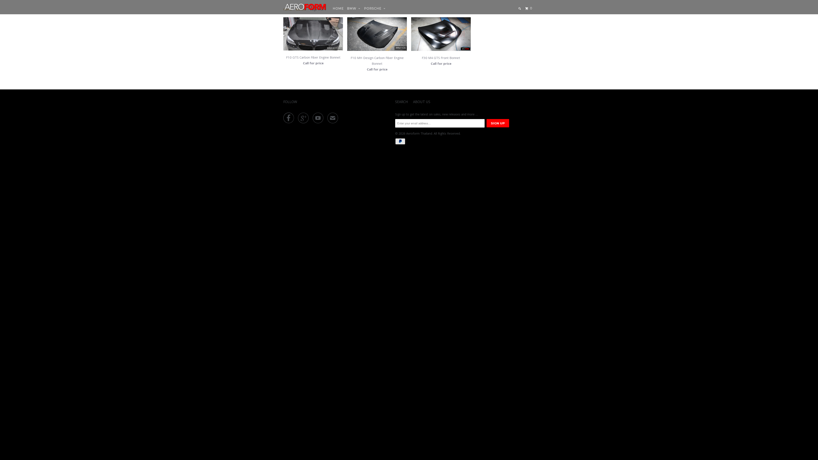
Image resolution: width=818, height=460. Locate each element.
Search (401, 101)
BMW (353, 8)
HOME (338, 8)
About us (421, 101)
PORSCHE (374, 8)
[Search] (520, 8)
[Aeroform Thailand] (305, 7)
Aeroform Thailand (419, 133)
